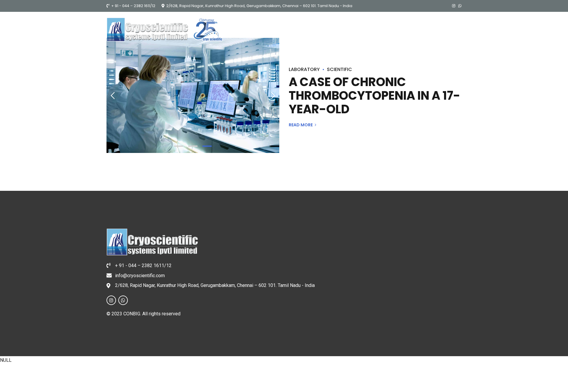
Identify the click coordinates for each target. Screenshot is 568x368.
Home (304, 47)
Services (407, 47)
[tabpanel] (192, 95)
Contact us (446, 47)
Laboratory (304, 69)
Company (335, 47)
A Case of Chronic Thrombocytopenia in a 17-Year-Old (374, 95)
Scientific (339, 69)
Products (372, 47)
